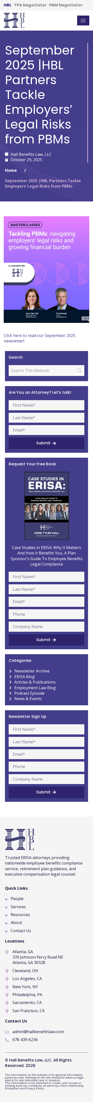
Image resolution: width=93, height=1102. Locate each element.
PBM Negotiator (66, 5)
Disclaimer (12, 1088)
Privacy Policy (35, 1088)
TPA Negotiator (30, 5)
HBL (7, 5)
